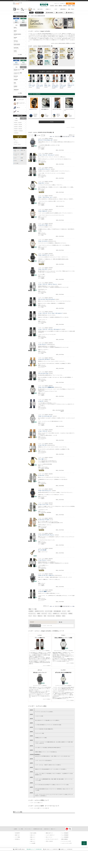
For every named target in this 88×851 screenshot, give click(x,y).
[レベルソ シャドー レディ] (32, 507)
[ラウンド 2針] (32, 461)
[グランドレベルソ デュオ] (32, 375)
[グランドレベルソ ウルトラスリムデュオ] (32, 301)
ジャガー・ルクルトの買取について (36, 802)
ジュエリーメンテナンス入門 (66, 843)
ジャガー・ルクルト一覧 (47, 625)
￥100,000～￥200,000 (18, 124)
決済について (32, 835)
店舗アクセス (17, 835)
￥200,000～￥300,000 (18, 126)
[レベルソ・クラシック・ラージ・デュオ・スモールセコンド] (32, 315)
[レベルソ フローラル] (32, 447)
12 (66, 136)
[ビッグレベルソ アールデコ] (32, 522)
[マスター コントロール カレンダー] (32, 418)
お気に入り (63, 3)
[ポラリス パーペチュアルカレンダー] (32, 142)
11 (64, 136)
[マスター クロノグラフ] (32, 271)
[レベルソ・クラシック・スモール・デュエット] (32, 286)
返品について (32, 839)
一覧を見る (52, 121)
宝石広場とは (17, 839)
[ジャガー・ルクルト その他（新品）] (66, 56)
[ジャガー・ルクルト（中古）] (51, 62)
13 (68, 136)
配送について (32, 837)
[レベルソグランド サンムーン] (32, 171)
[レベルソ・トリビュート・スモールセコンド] (40, 78)
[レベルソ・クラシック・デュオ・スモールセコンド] (55, 78)
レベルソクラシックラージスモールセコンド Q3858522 (39, 650)
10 (62, 136)
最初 (51, 136)
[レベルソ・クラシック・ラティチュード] (32, 157)
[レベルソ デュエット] (32, 346)
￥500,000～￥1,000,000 (18, 130)
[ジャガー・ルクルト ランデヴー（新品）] (66, 50)
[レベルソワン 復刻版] (32, 594)
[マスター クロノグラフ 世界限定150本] (32, 389)
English (69, 5)
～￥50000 (16, 120)
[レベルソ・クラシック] (32, 433)
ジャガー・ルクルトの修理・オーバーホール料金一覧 (39, 808)
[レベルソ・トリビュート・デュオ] (32, 78)
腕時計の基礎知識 (64, 839)
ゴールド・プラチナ (17, 144)
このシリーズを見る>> (47, 665)
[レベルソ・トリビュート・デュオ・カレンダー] (63, 78)
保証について (32, 841)
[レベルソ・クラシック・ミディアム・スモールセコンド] (32, 331)
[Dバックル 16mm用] (32, 552)
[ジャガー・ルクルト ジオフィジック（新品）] (51, 56)
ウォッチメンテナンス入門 (66, 841)
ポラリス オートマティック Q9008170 (40, 685)
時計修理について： (63, 849)
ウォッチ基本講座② (64, 835)
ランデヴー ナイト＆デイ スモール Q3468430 (63, 685)
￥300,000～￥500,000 (18, 128)
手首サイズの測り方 (49, 841)
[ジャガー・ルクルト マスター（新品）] (51, 50)
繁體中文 (60, 5)
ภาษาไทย (52, 5)
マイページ (57, 3)
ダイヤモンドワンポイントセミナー (52, 839)
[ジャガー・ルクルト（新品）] (36, 62)
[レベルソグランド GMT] (32, 227)
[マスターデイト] (32, 185)
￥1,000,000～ (16, 132)
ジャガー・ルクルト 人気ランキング (52, 71)
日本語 (73, 5)
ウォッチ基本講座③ (64, 837)
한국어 (56, 5)
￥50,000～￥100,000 (17, 122)
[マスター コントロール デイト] (71, 78)
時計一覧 (60, 622)
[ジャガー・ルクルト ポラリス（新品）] (36, 56)
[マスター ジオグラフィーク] (32, 257)
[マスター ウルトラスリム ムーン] (32, 493)
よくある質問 (32, 843)
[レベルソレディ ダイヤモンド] (32, 361)
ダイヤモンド (16, 142)
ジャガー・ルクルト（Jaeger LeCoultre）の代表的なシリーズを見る (63, 43)
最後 (73, 136)
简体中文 (65, 5)
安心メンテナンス (49, 837)
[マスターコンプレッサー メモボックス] (32, 577)
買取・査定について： (49, 849)
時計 (14, 139)
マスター (67, 39)
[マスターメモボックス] (32, 213)
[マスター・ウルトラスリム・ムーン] (48, 78)
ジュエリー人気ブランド (50, 835)
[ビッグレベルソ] (32, 477)
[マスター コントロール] (32, 243)
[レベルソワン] (32, 403)
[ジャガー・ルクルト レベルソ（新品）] (36, 50)
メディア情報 (17, 837)
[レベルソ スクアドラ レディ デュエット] (32, 537)
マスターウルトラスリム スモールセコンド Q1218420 (63, 650)
